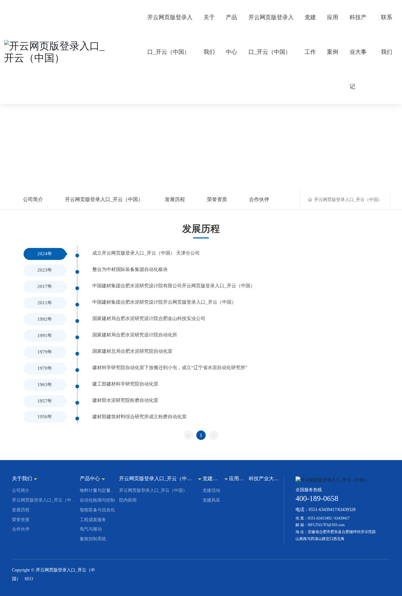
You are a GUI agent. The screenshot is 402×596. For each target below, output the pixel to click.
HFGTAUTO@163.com (326, 525)
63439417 (342, 518)
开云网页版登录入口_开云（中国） (104, 199)
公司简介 (33, 199)
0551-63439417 (323, 509)
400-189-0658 (317, 498)
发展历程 (175, 199)
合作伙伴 (259, 199)
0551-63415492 (320, 518)
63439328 (347, 509)
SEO (28, 578)
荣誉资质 (217, 199)
